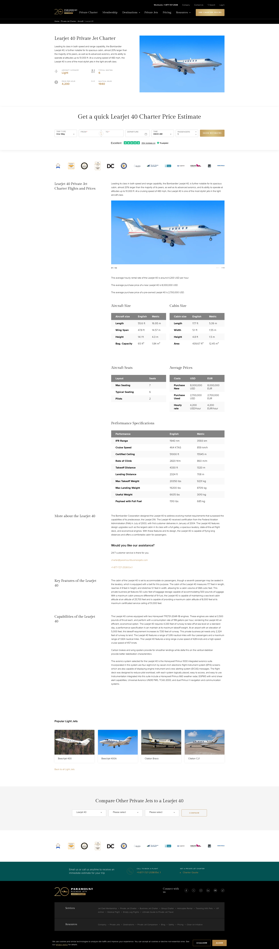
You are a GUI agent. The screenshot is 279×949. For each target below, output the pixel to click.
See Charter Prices (210, 12)
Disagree (201, 943)
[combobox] (89, 134)
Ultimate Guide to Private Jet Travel (158, 912)
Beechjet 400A (109, 758)
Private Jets (151, 12)
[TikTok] (223, 890)
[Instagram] (201, 890)
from (84, 132)
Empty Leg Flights (131, 912)
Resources (182, 12)
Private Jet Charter (68, 21)
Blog (163, 924)
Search (212, 5)
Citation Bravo (152, 758)
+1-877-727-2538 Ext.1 (122, 567)
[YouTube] (215, 890)
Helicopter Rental (184, 908)
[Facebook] (186, 890)
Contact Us (198, 5)
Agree (219, 943)
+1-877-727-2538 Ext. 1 (149, 872)
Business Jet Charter (149, 908)
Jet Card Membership (107, 908)
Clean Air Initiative (195, 924)
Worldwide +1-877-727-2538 (166, 5)
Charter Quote (190, 872)
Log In (222, 5)
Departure (132, 132)
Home (56, 21)
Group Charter (167, 908)
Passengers (184, 132)
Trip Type (61, 131)
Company (186, 5)
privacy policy (62, 944)
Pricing (167, 12)
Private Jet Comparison (147, 924)
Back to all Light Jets (64, 769)
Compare (194, 813)
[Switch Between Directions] (101, 133)
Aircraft (80, 21)
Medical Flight (113, 912)
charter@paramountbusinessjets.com (129, 560)
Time (155, 131)
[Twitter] (193, 890)
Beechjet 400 (65, 758)
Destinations (129, 12)
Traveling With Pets (204, 908)
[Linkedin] (208, 890)
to (107, 132)
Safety (171, 924)
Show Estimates (212, 133)
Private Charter (88, 12)
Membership (109, 12)
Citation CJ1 (194, 758)
